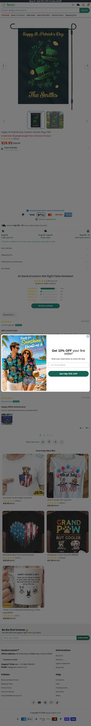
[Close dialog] (88, 336)
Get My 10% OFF (68, 373)
